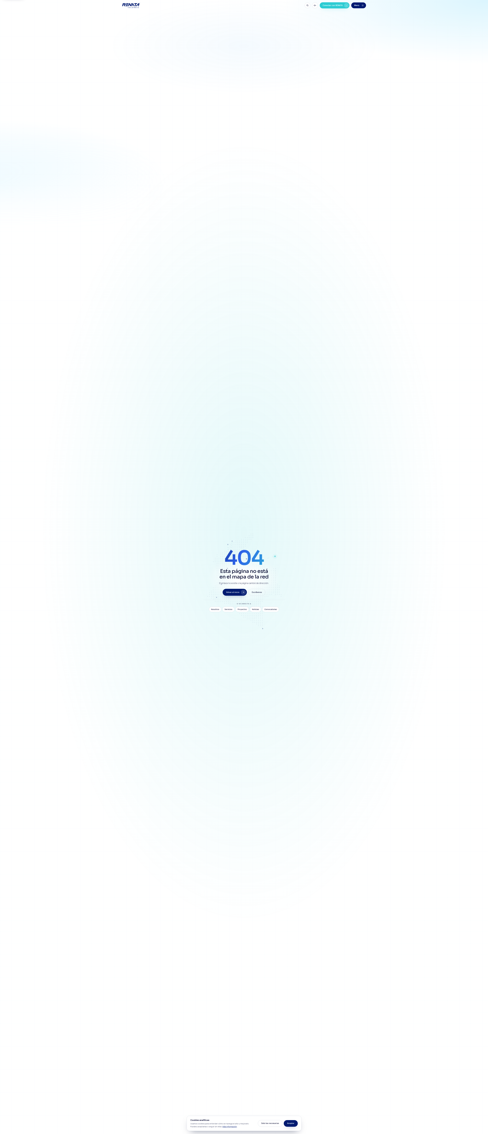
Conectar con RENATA (335, 5)
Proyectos (242, 609)
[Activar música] (315, 5)
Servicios (228, 609)
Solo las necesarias (270, 1123)
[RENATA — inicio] (131, 5)
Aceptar (290, 1123)
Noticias (255, 609)
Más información (230, 1126)
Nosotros (215, 609)
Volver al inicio (232, 592)
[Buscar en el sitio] (307, 5)
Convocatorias (270, 609)
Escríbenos (257, 592)
